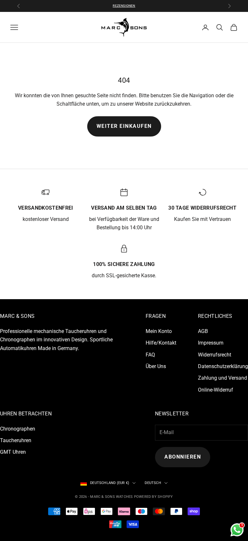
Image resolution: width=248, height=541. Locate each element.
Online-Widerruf (215, 390)
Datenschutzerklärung (223, 366)
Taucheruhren (15, 440)
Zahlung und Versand (222, 378)
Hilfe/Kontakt (161, 343)
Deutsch (153, 483)
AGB (203, 331)
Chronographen (17, 429)
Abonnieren (182, 457)
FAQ (150, 355)
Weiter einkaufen (124, 126)
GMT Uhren (13, 452)
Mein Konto (159, 331)
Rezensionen (124, 5)
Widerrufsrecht (214, 355)
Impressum (210, 343)
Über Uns (156, 366)
